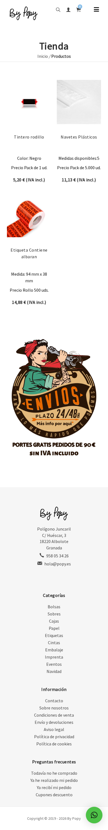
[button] (94, 815)
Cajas (54, 621)
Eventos (54, 664)
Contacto (54, 700)
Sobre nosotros (54, 708)
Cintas (54, 642)
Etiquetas (54, 635)
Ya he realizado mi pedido (54, 780)
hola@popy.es (57, 564)
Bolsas (54, 606)
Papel (54, 628)
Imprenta (54, 657)
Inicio (42, 56)
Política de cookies (54, 744)
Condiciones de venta (54, 715)
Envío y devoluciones (54, 722)
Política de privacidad (54, 736)
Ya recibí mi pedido (54, 787)
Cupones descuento (54, 794)
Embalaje (54, 649)
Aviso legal (54, 729)
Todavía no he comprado (54, 773)
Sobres (54, 614)
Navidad (54, 671)
